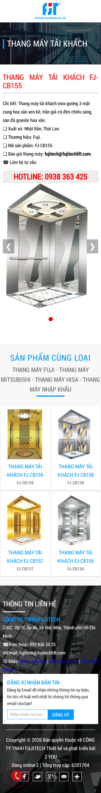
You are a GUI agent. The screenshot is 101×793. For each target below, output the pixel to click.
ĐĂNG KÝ (60, 714)
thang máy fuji (33, 661)
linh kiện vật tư (63, 661)
